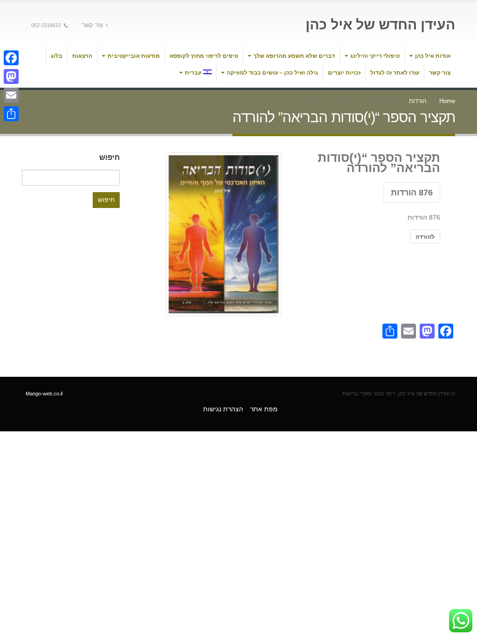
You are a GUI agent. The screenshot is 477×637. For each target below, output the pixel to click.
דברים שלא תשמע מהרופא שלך (294, 56)
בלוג (56, 56)
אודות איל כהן (432, 56)
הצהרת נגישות (223, 409)
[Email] (11, 95)
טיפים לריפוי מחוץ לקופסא (204, 56)
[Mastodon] (11, 76)
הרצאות (82, 56)
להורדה (425, 236)
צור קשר (92, 25)
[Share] (11, 113)
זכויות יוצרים (344, 72)
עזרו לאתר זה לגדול (394, 72)
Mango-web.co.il (44, 393)
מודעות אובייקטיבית (134, 56)
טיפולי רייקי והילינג (375, 56)
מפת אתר (264, 409)
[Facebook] (11, 57)
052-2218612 (46, 25)
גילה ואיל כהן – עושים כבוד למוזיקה (272, 72)
